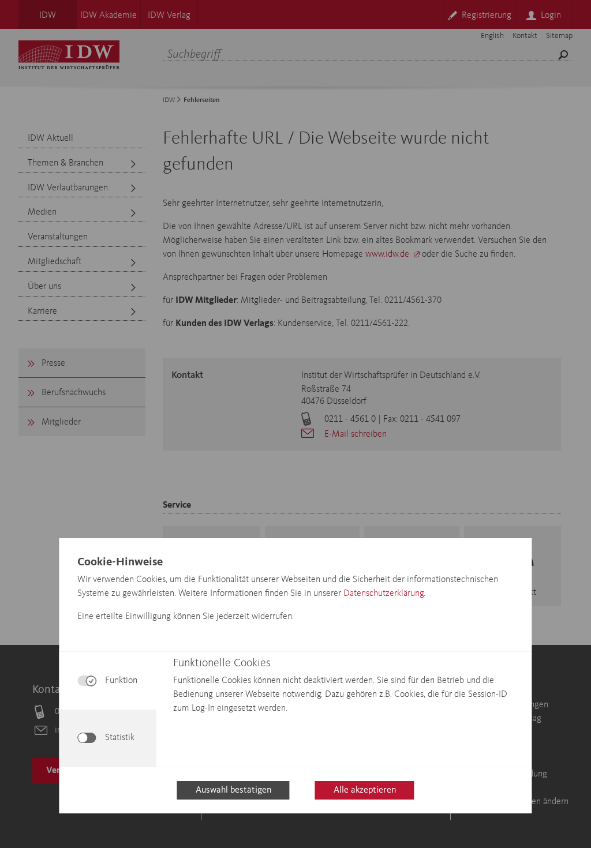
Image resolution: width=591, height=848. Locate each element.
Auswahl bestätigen (233, 790)
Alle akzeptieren (365, 790)
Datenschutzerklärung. (384, 593)
